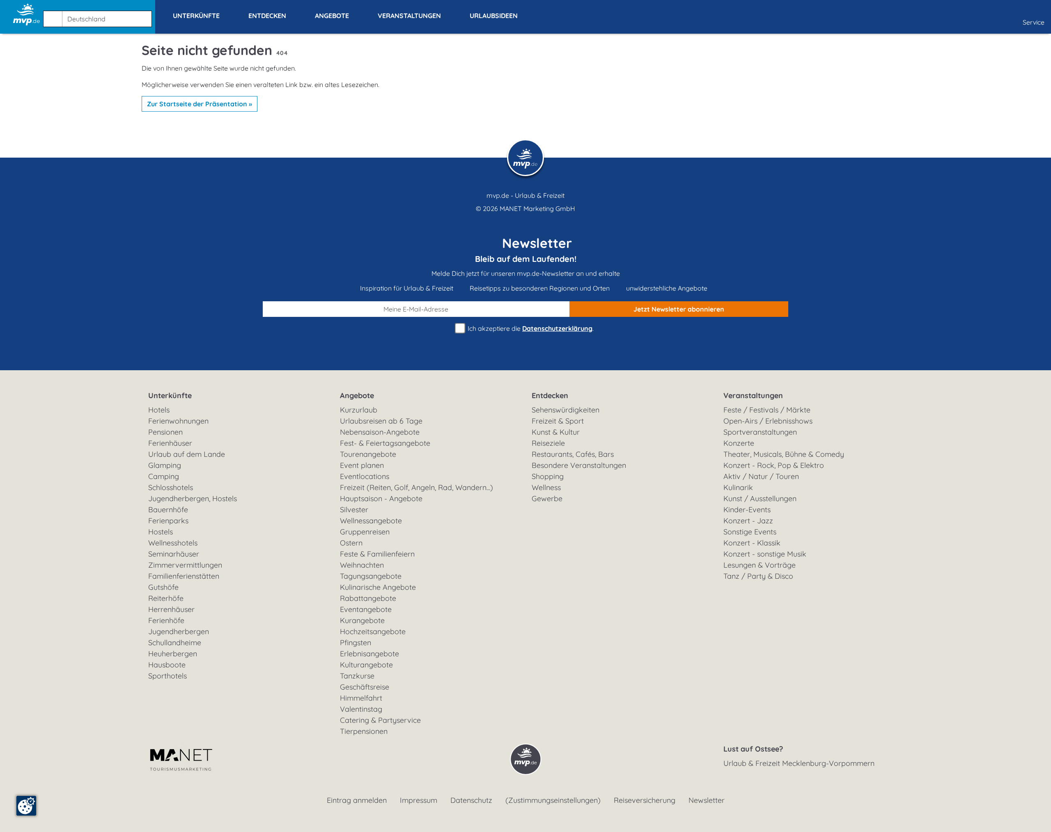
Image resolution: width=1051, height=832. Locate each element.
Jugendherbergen (178, 631)
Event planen (362, 465)
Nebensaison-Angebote (380, 432)
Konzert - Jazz (748, 520)
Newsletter (706, 800)
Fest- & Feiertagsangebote (385, 443)
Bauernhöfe (168, 509)
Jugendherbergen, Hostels (192, 498)
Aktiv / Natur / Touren (761, 476)
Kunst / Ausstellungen (759, 498)
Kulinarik (738, 487)
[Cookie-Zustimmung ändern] (26, 806)
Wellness (546, 487)
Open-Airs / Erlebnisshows (767, 421)
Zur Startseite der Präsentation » (199, 104)
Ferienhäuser (170, 443)
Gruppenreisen (365, 531)
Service (1033, 22)
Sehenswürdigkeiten (565, 410)
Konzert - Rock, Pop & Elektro (773, 465)
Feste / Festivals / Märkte (766, 410)
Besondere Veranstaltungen (579, 465)
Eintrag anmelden (357, 800)
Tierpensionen (364, 731)
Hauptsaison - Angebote (381, 498)
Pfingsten (355, 642)
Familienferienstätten (183, 576)
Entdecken (550, 395)
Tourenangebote (368, 454)
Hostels (160, 531)
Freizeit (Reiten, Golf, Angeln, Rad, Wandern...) (416, 487)
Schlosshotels (170, 487)
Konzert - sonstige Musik (764, 554)
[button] (99, 15)
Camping (163, 476)
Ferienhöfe (166, 620)
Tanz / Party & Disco (758, 576)
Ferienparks (168, 520)
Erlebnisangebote (369, 653)
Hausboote (167, 664)
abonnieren (678, 309)
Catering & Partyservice (380, 720)
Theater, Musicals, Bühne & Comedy (783, 454)
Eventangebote (366, 609)
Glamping (164, 465)
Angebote (357, 395)
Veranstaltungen (753, 395)
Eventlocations (364, 476)
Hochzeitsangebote (373, 631)
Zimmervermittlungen (185, 565)
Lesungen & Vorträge (759, 565)
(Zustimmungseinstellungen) (553, 800)
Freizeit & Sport (558, 421)
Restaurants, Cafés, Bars (573, 454)
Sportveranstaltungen (760, 432)
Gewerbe (547, 498)
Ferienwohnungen (178, 421)
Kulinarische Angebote (378, 587)
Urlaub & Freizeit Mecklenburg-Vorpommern (798, 763)
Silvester (354, 509)
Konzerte (738, 443)
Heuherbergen (172, 653)
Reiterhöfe (166, 598)
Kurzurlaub (358, 410)
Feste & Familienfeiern (377, 554)
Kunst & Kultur (556, 432)
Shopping (548, 476)
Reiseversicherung (644, 800)
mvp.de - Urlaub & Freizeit (525, 195)
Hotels (159, 410)
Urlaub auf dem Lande (186, 454)
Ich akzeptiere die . (530, 328)
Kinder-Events (747, 509)
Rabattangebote (368, 598)
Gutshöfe (163, 587)
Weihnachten (362, 565)
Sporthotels (167, 676)
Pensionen (165, 432)
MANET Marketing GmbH (537, 208)
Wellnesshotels (172, 543)
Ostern (351, 543)
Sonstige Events (749, 531)
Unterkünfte (170, 395)
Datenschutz (471, 800)
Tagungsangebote (371, 576)
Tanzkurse (357, 676)
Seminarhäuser (173, 554)
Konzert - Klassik (751, 543)
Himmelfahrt (361, 698)
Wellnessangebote (371, 520)
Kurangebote (362, 620)
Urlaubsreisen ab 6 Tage (381, 421)
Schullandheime (174, 642)
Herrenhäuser (171, 609)
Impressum (418, 800)
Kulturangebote (366, 664)
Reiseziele (548, 443)
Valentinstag (361, 709)
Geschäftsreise (364, 687)
